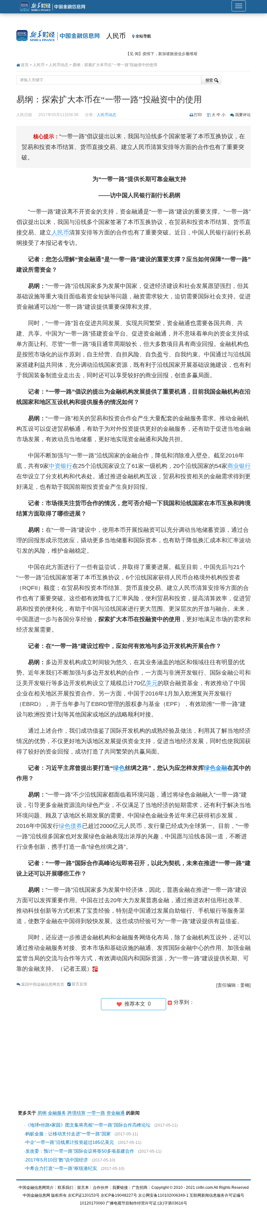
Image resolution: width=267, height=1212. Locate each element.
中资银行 (60, 466)
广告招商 (140, 1187)
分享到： (183, 1002)
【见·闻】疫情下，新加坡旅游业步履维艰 (161, 54)
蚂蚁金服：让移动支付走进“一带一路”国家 (68, 1133)
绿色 (119, 768)
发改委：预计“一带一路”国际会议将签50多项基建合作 (79, 1151)
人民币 (116, 35)
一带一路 (96, 1112)
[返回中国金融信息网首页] (95, 968)
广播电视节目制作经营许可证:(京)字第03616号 (146, 1203)
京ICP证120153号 (84, 1195)
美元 (152, 683)
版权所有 (59, 1195)
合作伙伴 (100, 1187)
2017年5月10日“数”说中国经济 (56, 1159)
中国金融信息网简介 (36, 1187)
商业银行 (239, 466)
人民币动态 (58, 65)
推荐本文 (136, 1004)
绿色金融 (215, 768)
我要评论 (243, 114)
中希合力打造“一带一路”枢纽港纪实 (61, 1168)
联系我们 (65, 1187)
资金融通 (115, 1112)
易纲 (42, 1112)
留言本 (83, 1187)
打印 (198, 114)
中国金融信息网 (36, 1195)
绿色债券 (70, 826)
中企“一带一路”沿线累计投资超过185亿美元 (69, 1142)
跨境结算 (76, 1112)
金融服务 (57, 1112)
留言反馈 (79, 984)
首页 (25, 65)
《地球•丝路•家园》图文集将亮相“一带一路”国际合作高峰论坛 (87, 1125)
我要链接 (120, 1187)
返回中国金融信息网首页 (42, 984)
